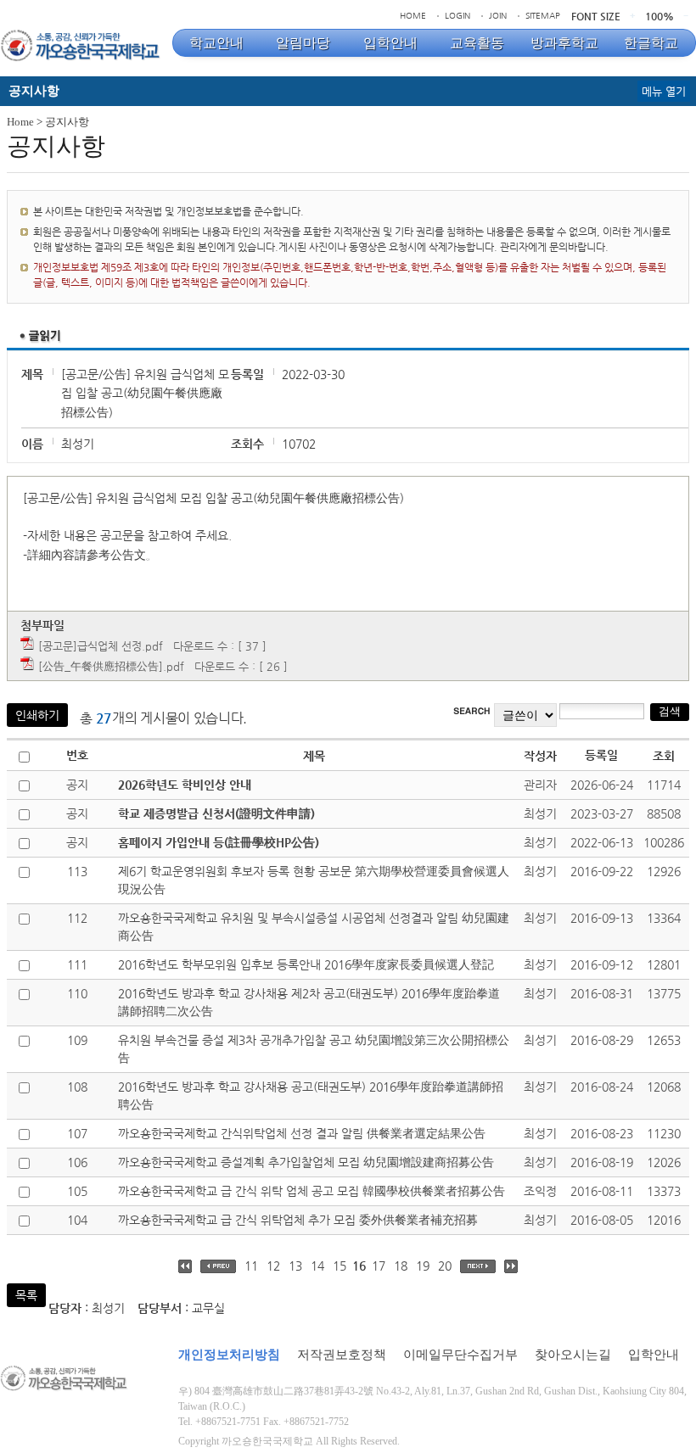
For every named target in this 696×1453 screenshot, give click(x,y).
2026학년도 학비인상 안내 (184, 784)
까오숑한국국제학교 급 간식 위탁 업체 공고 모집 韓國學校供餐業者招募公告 (311, 1191)
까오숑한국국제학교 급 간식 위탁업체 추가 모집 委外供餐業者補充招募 (298, 1220)
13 (295, 1265)
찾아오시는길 (573, 1354)
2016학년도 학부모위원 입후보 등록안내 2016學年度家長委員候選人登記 (306, 964)
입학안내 (653, 1354)
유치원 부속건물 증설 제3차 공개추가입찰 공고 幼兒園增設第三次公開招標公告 (313, 1049)
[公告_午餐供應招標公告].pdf (111, 666)
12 (273, 1265)
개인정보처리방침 (229, 1354)
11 (251, 1265)
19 (422, 1265)
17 (378, 1265)
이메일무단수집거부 (460, 1354)
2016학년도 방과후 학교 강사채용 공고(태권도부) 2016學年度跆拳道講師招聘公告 (310, 1095)
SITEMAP (542, 15)
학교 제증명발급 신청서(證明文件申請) (216, 813)
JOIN (498, 15)
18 (400, 1265)
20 (445, 1265)
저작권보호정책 (341, 1354)
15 (339, 1265)
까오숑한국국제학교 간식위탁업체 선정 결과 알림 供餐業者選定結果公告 (302, 1133)
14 (317, 1265)
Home (20, 121)
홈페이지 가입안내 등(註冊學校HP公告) (218, 842)
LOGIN (457, 15)
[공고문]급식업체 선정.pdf (100, 646)
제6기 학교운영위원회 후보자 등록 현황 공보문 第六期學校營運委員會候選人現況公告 (313, 880)
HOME (413, 15)
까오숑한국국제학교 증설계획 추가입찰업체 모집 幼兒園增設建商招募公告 (306, 1162)
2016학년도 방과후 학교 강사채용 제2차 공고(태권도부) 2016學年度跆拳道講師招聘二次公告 (309, 1002)
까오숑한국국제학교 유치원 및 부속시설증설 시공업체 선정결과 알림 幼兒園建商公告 (313, 926)
